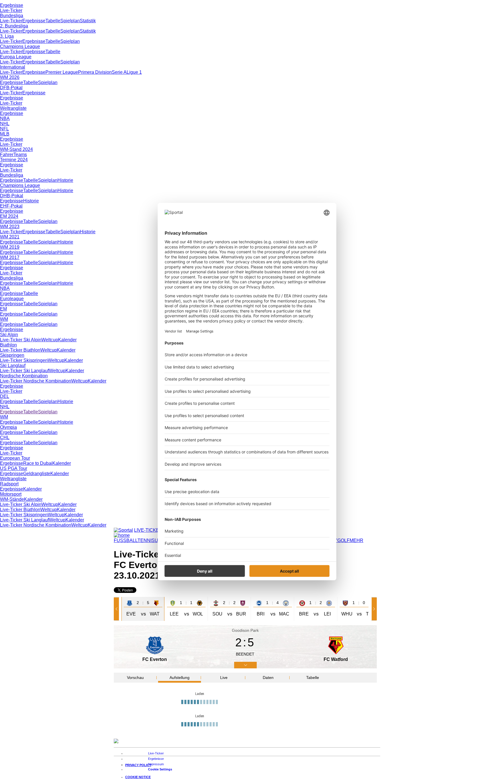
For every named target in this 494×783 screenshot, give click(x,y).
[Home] (122, 535)
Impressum (156, 767)
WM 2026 (9, 77)
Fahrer (6, 154)
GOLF (343, 540)
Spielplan (70, 20)
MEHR (356, 540)
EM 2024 (9, 216)
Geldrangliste (36, 473)
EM (3, 308)
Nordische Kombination (24, 375)
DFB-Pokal (11, 87)
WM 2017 (9, 257)
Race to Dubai (37, 463)
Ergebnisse (11, 5)
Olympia (8, 427)
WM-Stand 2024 (16, 149)
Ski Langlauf (12, 365)
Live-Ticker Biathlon (20, 350)
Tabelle (52, 20)
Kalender (67, 339)
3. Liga (7, 36)
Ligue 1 (134, 72)
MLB (4, 134)
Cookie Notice (138, 780)
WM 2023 (9, 226)
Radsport (9, 483)
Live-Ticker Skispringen (24, 360)
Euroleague (12, 298)
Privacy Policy (138, 768)
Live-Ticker (11, 10)
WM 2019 (9, 247)
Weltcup (49, 339)
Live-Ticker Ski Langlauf (24, 370)
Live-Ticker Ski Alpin (20, 339)
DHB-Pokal (11, 195)
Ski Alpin (9, 334)
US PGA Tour (13, 468)
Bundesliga (11, 15)
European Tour (15, 458)
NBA (5, 118)
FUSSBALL (126, 540)
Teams (20, 154)
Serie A (119, 72)
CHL (4, 437)
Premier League (61, 72)
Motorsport (10, 494)
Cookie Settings (160, 772)
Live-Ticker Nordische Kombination (35, 380)
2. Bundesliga (14, 25)
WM (4, 319)
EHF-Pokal (11, 206)
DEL (4, 396)
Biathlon (8, 344)
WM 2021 (9, 236)
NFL (4, 128)
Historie (65, 180)
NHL (4, 123)
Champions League (20, 46)
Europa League (15, 56)
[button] (117, 609)
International (12, 67)
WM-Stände (12, 499)
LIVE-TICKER (148, 530)
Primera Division (95, 72)
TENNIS (146, 540)
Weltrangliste (13, 108)
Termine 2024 (14, 159)
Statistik (88, 20)
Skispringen (12, 355)
